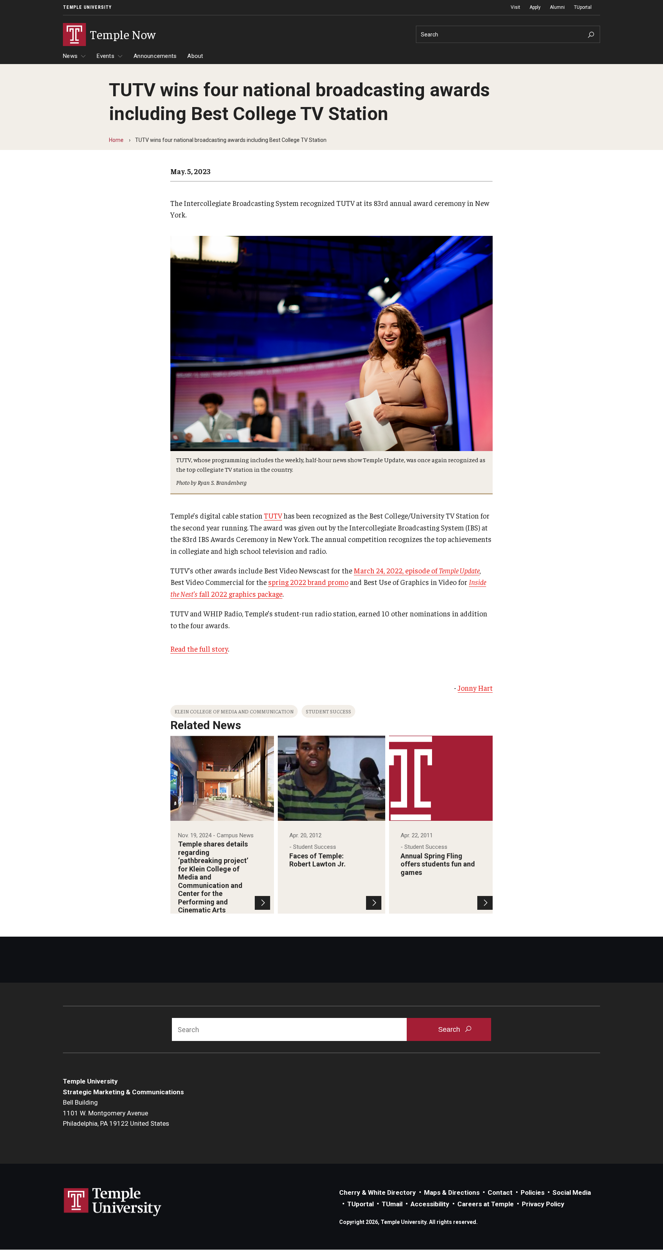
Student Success (328, 711)
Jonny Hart (475, 687)
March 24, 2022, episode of (417, 570)
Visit (515, 7)
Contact (500, 1192)
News (70, 56)
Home (116, 140)
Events (105, 56)
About (195, 56)
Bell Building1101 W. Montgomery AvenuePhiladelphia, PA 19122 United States (116, 1112)
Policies (532, 1192)
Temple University (87, 7)
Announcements (155, 56)
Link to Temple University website (113, 1202)
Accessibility (430, 1204)
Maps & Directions (452, 1192)
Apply (535, 7)
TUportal (583, 7)
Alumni (557, 7)
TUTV (273, 515)
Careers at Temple (485, 1204)
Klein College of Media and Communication (234, 711)
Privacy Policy (543, 1204)
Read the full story (199, 648)
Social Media (571, 1192)
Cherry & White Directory (377, 1192)
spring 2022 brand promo (308, 581)
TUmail (392, 1204)
